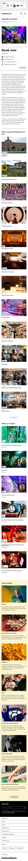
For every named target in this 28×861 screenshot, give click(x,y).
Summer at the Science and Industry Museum (11, 445)
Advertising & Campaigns (8, 834)
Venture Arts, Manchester (7, 202)
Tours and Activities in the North (10, 784)
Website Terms (5, 828)
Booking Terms (5, 831)
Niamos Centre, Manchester (8, 271)
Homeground (4, 364)
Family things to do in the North (10, 723)
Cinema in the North (7, 753)
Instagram (12, 848)
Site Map (4, 837)
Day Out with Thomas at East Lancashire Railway (13, 520)
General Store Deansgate (7, 341)
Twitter (5, 848)
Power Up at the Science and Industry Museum (12, 570)
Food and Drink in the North (9, 633)
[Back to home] (6, 13)
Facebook (20, 848)
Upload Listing (5, 840)
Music (3, 692)
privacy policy (10, 812)
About (3, 821)
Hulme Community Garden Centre (9, 179)
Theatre (4, 604)
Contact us (4, 818)
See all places (14, 417)
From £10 (22, 67)
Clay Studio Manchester (7, 226)
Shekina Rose (5, 21)
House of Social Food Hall (7, 295)
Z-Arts (14, 82)
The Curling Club (5, 317)
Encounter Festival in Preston (8, 495)
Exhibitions (4, 662)
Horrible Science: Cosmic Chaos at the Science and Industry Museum (13, 545)
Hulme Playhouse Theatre (7, 248)
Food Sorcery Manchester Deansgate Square (12, 387)
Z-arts (6, 57)
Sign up (24, 808)
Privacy (3, 825)
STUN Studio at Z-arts (4, 156)
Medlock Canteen (5, 411)
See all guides (14, 797)
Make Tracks (4, 470)
